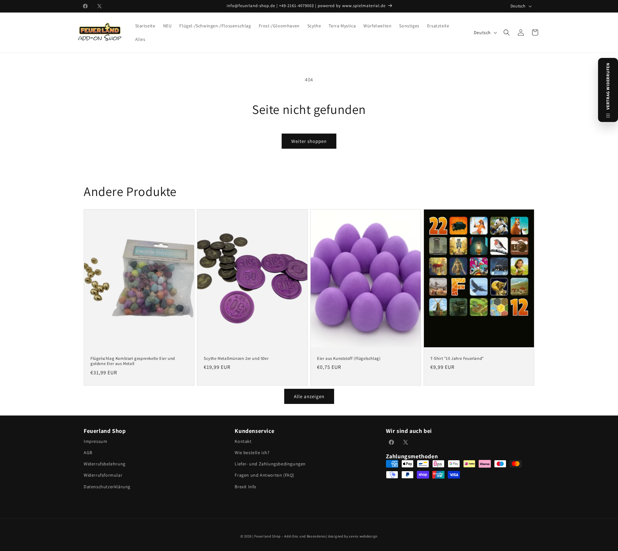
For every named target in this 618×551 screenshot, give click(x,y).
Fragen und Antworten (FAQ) (264, 475)
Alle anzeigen (309, 396)
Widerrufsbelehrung (105, 464)
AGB (88, 452)
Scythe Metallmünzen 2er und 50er (236, 358)
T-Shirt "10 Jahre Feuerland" (457, 358)
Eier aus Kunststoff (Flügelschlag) (348, 358)
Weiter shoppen (309, 141)
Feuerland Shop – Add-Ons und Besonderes (290, 536)
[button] (507, 32)
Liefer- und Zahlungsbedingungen (270, 464)
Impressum (95, 441)
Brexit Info (246, 487)
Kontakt (243, 441)
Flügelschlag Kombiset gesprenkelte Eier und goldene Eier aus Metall (132, 361)
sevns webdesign (363, 536)
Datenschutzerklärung (107, 487)
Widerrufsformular (103, 475)
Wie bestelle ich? (252, 452)
